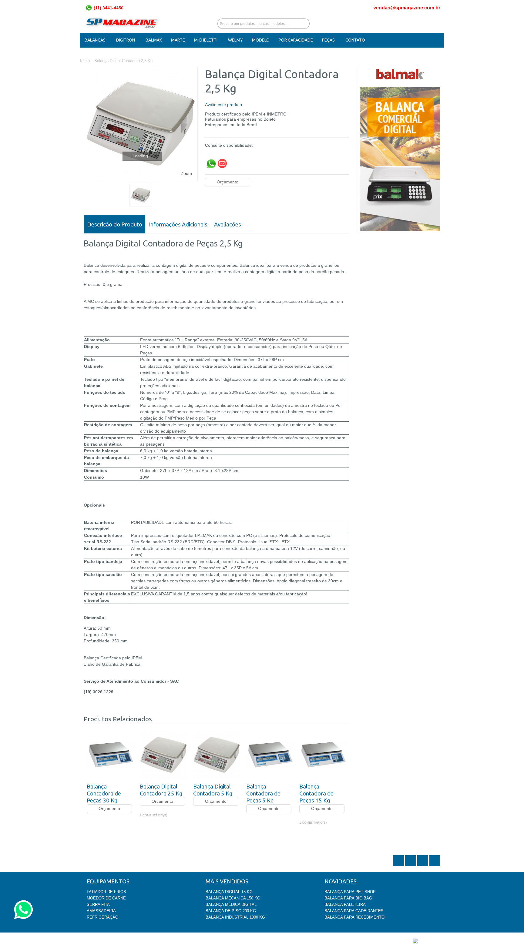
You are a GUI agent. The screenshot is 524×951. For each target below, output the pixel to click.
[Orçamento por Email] (222, 160)
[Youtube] (434, 865)
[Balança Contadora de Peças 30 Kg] (110, 754)
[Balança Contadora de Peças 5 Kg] (269, 754)
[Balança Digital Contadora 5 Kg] (216, 754)
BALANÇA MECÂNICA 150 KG (233, 898)
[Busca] (304, 23)
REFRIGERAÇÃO (102, 917)
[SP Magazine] (122, 23)
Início (85, 61)
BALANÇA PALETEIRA (345, 904)
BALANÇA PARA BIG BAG (348, 898)
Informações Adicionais (178, 224)
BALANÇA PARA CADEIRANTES (354, 911)
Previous (335, 717)
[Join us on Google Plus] (423, 865)
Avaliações (227, 224)
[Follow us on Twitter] (399, 865)
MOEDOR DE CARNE (106, 898)
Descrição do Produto (114, 224)
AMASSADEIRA (101, 911)
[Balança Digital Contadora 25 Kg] (163, 754)
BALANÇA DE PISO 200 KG (231, 911)
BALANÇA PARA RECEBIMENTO (354, 917)
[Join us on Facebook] (411, 865)
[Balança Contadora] (140, 195)
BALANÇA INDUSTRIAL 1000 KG (235, 917)
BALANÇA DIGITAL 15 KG (229, 891)
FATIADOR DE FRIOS (106, 891)
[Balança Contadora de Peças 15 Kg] (322, 754)
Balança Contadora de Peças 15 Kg (316, 793)
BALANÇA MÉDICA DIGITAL (231, 904)
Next (344, 717)
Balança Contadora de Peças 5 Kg (263, 793)
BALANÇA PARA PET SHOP (350, 891)
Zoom (186, 173)
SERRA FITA (98, 904)
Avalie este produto (223, 104)
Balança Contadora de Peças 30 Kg (104, 793)
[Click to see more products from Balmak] (400, 74)
